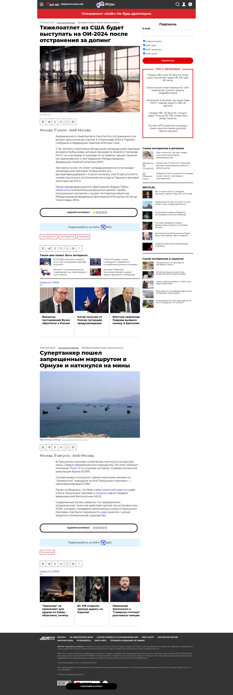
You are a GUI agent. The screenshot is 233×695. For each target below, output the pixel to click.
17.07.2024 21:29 (47, 22)
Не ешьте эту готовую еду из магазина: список (170, 264)
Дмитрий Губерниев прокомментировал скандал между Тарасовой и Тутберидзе (119, 272)
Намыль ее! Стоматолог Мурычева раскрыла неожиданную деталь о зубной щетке (173, 165)
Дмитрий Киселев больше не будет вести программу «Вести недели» (172, 234)
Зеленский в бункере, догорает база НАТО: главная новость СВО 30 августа (167, 103)
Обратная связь (65, 641)
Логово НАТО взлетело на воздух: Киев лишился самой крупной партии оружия (168, 128)
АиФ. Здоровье (153, 49)
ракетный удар (113, 489)
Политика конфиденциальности (70, 674)
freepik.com (45, 114)
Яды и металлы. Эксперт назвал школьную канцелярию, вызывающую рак (171, 155)
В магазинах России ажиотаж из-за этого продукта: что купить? (173, 302)
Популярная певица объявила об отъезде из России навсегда (170, 213)
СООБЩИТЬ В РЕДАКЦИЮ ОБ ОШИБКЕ (127, 641)
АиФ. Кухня (151, 53)
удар (104, 512)
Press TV (75, 468)
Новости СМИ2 (49, 282)
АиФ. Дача (151, 45)
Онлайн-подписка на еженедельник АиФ (117, 637)
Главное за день (154, 41)
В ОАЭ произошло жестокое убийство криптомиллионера (171, 273)
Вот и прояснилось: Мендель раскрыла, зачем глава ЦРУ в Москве (173, 192)
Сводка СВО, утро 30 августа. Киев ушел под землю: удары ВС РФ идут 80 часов (168, 78)
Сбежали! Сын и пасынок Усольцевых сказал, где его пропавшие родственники (174, 176)
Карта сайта (100, 641)
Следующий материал (91, 686)
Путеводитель (84, 641)
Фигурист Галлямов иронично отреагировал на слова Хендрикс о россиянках (70, 272)
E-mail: (146, 28)
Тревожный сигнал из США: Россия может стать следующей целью (172, 203)
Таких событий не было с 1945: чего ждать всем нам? (173, 283)
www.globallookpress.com (74, 440)
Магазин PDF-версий (168, 637)
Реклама (61, 637)
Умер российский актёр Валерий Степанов (171, 245)
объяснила (63, 190)
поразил (101, 493)
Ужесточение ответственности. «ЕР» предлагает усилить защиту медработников (167, 90)
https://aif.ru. (66, 670)
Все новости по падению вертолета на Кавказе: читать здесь (173, 292)
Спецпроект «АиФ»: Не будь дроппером (116, 14)
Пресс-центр (148, 637)
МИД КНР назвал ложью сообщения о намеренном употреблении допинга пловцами (120, 262)
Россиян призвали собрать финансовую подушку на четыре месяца (171, 225)
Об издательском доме (81, 637)
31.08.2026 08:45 (47, 348)
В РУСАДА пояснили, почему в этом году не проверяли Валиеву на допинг (69, 262)
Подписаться (167, 61)
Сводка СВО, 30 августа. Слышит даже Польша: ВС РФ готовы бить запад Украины (168, 116)
